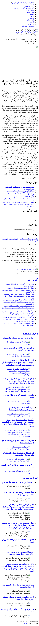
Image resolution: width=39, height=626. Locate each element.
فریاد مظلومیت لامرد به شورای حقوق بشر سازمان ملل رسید (18, 454)
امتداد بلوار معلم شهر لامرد (29, 239)
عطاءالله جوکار (28, 241)
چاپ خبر (31, 43)
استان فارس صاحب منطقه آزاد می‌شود (20, 191)
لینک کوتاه (34, 229)
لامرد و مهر (30, 12)
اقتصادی (31, 14)
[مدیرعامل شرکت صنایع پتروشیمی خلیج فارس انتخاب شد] (17, 449)
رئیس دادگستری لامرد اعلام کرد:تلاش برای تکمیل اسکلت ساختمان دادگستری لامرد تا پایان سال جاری (18, 308)
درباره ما (31, 24)
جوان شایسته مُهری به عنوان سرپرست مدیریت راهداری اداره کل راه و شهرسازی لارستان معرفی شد (18, 313)
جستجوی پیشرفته (28, 26)
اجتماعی (31, 16)
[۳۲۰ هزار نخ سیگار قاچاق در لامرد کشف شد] (17, 473)
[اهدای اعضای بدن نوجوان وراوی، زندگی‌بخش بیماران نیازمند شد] (17, 416)
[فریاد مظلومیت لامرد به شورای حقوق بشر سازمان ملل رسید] (17, 461)
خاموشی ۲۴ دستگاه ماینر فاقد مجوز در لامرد (18, 317)
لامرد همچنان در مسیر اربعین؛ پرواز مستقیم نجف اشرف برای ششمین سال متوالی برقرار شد (18, 198)
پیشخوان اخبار (29, 6)
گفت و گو (30, 20)
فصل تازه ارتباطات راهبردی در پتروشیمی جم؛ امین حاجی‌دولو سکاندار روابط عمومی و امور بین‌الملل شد (18, 204)
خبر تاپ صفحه (30, 333)
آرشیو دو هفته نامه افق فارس (24, 8)
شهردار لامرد (13, 239)
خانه (32, 4)
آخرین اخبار (32, 279)
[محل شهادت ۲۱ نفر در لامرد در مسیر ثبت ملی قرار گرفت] (17, 356)
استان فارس (29, 10)
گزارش (31, 22)
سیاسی (31, 18)
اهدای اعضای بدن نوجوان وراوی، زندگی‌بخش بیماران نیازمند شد (20, 408)
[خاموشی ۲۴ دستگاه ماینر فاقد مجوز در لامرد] (17, 403)
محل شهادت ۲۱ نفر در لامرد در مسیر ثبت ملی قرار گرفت (19, 349)
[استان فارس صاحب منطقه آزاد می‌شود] (17, 344)
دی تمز (25, 623)
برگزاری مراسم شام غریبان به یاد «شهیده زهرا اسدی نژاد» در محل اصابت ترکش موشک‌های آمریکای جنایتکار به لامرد (17, 423)
